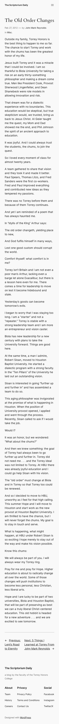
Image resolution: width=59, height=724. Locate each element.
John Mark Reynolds (35, 27)
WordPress (25, 717)
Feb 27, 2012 (11, 27)
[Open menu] (52, 5)
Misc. (9, 32)
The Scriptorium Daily (16, 5)
